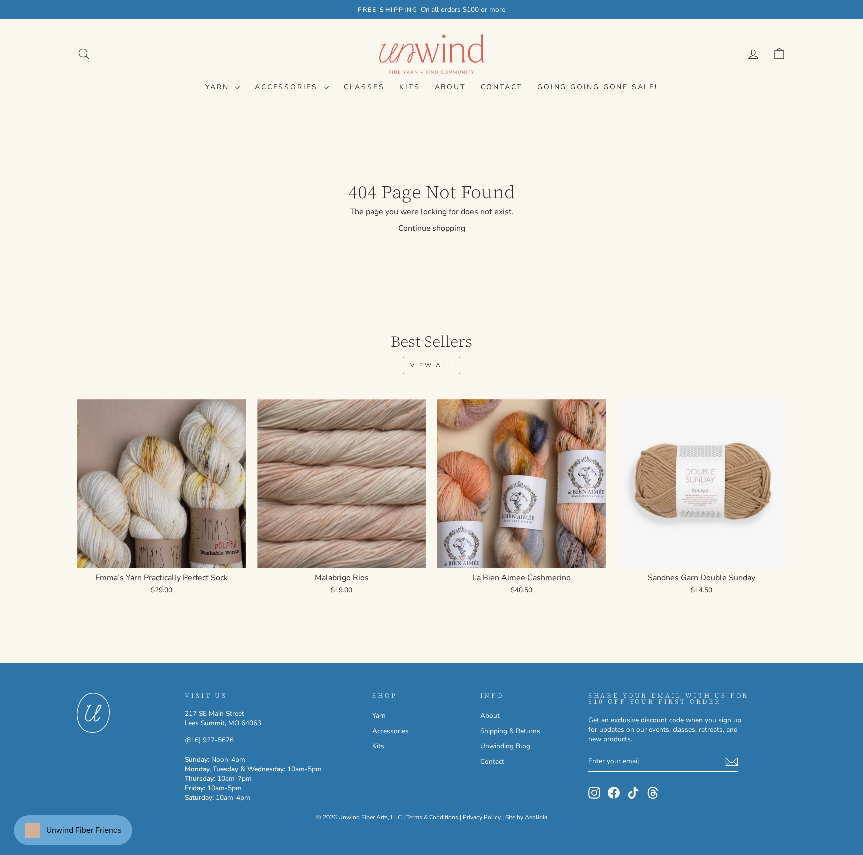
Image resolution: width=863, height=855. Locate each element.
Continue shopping (431, 228)
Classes (364, 87)
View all (431, 365)
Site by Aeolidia (526, 817)
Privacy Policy (482, 817)
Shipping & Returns (510, 731)
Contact (502, 87)
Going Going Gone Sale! (597, 87)
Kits (409, 87)
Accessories (288, 87)
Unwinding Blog (505, 746)
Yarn (218, 87)
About (450, 87)
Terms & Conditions (432, 817)
